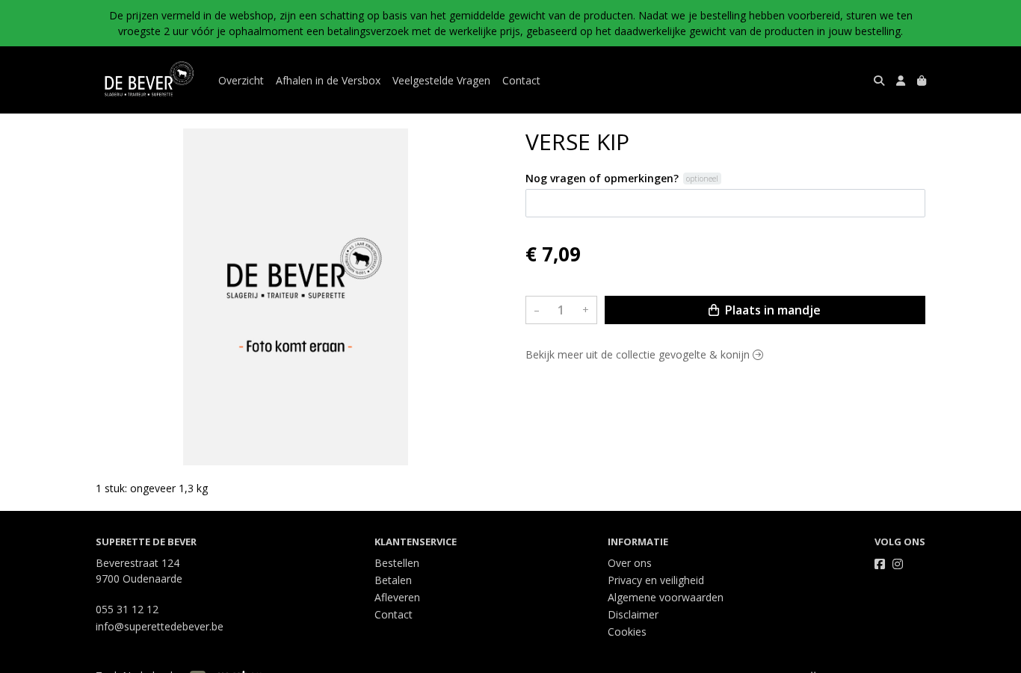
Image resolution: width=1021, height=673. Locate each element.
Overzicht (241, 80)
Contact (521, 80)
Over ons (630, 563)
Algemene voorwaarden (666, 597)
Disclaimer (633, 614)
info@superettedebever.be (159, 626)
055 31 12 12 (127, 609)
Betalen (393, 580)
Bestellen (396, 563)
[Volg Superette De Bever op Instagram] (897, 564)
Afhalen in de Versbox (328, 80)
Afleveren (397, 597)
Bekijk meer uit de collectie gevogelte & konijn (639, 354)
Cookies (627, 631)
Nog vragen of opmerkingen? (602, 178)
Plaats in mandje (771, 310)
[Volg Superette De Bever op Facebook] (880, 564)
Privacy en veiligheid (656, 580)
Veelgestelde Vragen (441, 80)
